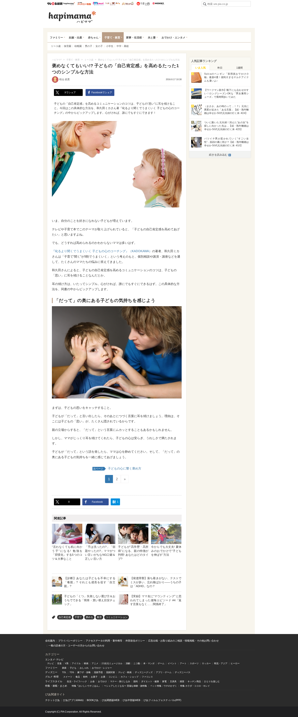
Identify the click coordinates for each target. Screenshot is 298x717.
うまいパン (127, 4)
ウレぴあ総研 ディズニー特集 (84, 4)
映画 (86, 663)
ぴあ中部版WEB (131, 700)
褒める (89, 617)
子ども (73, 668)
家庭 (64, 668)
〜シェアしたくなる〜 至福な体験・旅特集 (125, 686)
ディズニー (51, 672)
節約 (135, 681)
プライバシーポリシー (70, 640)
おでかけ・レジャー (102, 668)
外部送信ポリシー (135, 640)
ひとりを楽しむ (212, 681)
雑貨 (182, 681)
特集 (47, 685)
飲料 (85, 677)
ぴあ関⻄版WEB (110, 700)
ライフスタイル (53, 681)
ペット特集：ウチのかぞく (163, 686)
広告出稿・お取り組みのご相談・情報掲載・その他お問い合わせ (183, 640)
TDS (72, 672)
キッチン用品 (194, 681)
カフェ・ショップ (129, 677)
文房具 (173, 681)
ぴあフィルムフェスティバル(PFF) (162, 700)
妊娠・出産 (75, 37)
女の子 (99, 46)
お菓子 (94, 677)
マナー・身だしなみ (120, 681)
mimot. (98, 4)
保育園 (67, 46)
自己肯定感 (65, 617)
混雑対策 (110, 672)
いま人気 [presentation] (200, 67)
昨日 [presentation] (220, 67)
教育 (99, 617)
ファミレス (147, 677)
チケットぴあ (52, 700)
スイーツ (67, 677)
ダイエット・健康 (150, 681)
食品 (77, 677)
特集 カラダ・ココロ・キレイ (195, 686)
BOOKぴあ (93, 700)
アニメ (95, 663)
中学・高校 (123, 46)
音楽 (59, 663)
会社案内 (50, 640)
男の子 (88, 46)
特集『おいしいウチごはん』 (86, 686)
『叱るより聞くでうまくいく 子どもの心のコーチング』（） (102, 251)
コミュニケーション (117, 617)
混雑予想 (98, 672)
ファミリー (56, 37)
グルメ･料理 (52, 676)
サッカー (206, 663)
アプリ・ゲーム (164, 672)
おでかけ (102, 681)
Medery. (158, 4)
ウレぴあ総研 (54, 4)
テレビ (50, 663)
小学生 (109, 46)
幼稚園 (78, 46)
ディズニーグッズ (144, 672)
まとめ (63, 685)
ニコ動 (136, 663)
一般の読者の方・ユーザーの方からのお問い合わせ (76, 645)
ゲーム (161, 663)
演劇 (128, 663)
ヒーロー (235, 663)
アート (183, 663)
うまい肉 (143, 4)
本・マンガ (148, 663)
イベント (172, 663)
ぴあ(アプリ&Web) (73, 700)
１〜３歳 (56, 46)
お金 (92, 681)
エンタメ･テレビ (54, 659)
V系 (67, 663)
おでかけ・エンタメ (173, 37)
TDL (64, 672)
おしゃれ (84, 668)
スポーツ (194, 663)
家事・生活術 (134, 37)
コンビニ (112, 677)
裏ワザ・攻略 (84, 672)
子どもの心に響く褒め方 (117, 468)
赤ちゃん (93, 37)
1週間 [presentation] (239, 67)
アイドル (76, 663)
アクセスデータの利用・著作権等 (104, 640)
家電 (164, 681)
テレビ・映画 (125, 672)
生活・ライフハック (77, 681)
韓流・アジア (220, 663)
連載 (55, 685)
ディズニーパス (182, 672)
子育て (78, 617)
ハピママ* (69, 4)
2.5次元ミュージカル (112, 663)
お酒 (103, 677)
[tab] (200, 67)
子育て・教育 (112, 37)
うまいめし (112, 4)
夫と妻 (152, 37)
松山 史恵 (64, 79)
